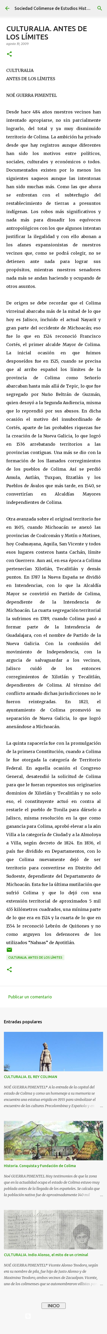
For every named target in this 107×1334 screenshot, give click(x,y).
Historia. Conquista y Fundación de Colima (40, 1166)
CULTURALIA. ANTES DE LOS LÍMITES (35, 957)
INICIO (54, 1305)
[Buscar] (100, 8)
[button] (9, 54)
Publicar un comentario (30, 996)
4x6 (69, 1326)
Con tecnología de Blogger (56, 1316)
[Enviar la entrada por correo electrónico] (9, 951)
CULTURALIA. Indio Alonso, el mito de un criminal (46, 1255)
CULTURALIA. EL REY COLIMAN (30, 1077)
